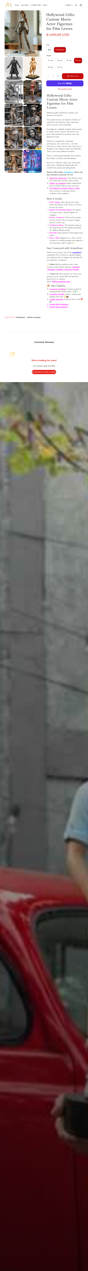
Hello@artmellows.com (61, 281)
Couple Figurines (56, 299)
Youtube (75, 269)
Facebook (75, 267)
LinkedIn (59, 269)
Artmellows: (68, 172)
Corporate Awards (57, 294)
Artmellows (76, 252)
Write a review (34, 317)
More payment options (65, 89)
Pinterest (68, 269)
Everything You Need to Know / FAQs (64, 188)
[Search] (76, 5)
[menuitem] (45, 5)
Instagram (51, 269)
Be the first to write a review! (44, 372)
